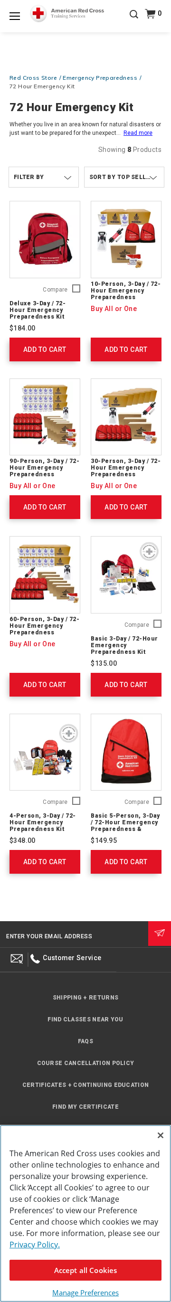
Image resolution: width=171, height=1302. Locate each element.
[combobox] (124, 177)
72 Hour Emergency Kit (42, 86)
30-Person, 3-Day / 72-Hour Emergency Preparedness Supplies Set (126, 471)
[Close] (160, 1135)
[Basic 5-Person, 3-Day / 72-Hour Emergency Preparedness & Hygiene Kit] (126, 752)
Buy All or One (114, 308)
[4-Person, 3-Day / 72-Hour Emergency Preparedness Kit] (45, 752)
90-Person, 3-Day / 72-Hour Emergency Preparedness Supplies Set (44, 471)
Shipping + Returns (85, 997)
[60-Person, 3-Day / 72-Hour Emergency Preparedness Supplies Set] (45, 575)
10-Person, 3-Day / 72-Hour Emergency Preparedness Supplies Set (126, 294)
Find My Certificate (85, 1107)
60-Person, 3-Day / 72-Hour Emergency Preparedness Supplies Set (44, 629)
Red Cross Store (33, 77)
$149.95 (104, 840)
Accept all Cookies (85, 1270)
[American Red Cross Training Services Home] (67, 14)
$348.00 (23, 840)
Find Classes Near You (85, 1019)
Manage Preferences (85, 1292)
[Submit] (159, 933)
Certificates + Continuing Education (85, 1085)
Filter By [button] (29, 177)
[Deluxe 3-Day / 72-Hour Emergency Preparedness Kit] (45, 239)
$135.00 (104, 663)
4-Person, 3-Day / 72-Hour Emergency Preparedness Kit (43, 822)
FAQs (85, 1041)
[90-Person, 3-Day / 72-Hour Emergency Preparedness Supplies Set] (45, 417)
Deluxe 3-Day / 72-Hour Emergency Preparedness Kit (38, 310)
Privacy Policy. (35, 1244)
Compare (55, 290)
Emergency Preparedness (100, 77)
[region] (85, 1213)
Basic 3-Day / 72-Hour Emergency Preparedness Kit (124, 645)
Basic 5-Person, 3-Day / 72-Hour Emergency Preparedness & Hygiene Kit (125, 825)
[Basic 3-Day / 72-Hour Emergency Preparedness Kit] (126, 575)
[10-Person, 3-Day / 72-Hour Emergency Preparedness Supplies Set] (126, 239)
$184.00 (23, 328)
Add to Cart (44, 349)
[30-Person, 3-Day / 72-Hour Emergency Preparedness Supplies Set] (126, 417)
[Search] (134, 21)
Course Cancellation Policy (85, 1063)
